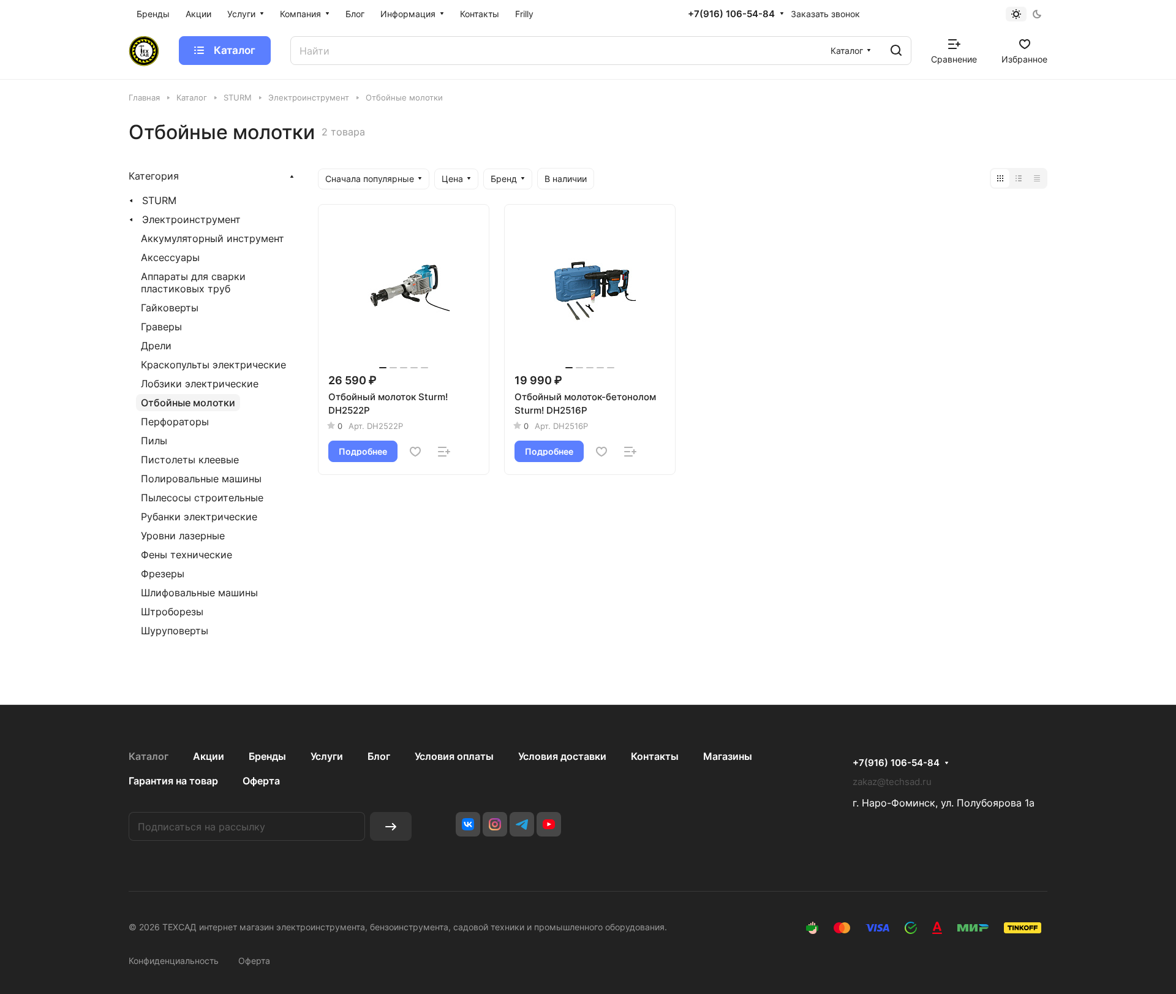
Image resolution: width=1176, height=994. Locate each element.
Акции (208, 756)
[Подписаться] (391, 826)
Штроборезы (172, 611)
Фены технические (186, 554)
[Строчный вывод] (1018, 178)
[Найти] (896, 50)
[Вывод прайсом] (1037, 178)
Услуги (327, 756)
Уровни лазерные (183, 535)
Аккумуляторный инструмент (212, 238)
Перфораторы (175, 421)
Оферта (261, 781)
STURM (159, 200)
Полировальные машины (201, 478)
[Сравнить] (444, 452)
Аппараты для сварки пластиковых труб (193, 282)
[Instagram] (495, 824)
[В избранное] (415, 452)
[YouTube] (549, 824)
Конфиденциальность (174, 960)
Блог (379, 756)
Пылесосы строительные (202, 497)
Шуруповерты (174, 630)
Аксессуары (170, 257)
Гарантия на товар (173, 781)
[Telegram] (522, 824)
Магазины (727, 756)
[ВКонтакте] (468, 824)
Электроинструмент (191, 219)
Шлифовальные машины (199, 592)
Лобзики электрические (199, 383)
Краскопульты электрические (213, 365)
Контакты (655, 756)
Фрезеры (162, 573)
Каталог (148, 756)
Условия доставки (562, 756)
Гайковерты (169, 308)
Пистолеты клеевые (190, 459)
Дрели (156, 346)
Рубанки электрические (199, 516)
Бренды (267, 756)
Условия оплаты (454, 756)
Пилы (154, 440)
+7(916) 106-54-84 (731, 14)
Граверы (161, 327)
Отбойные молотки (188, 402)
